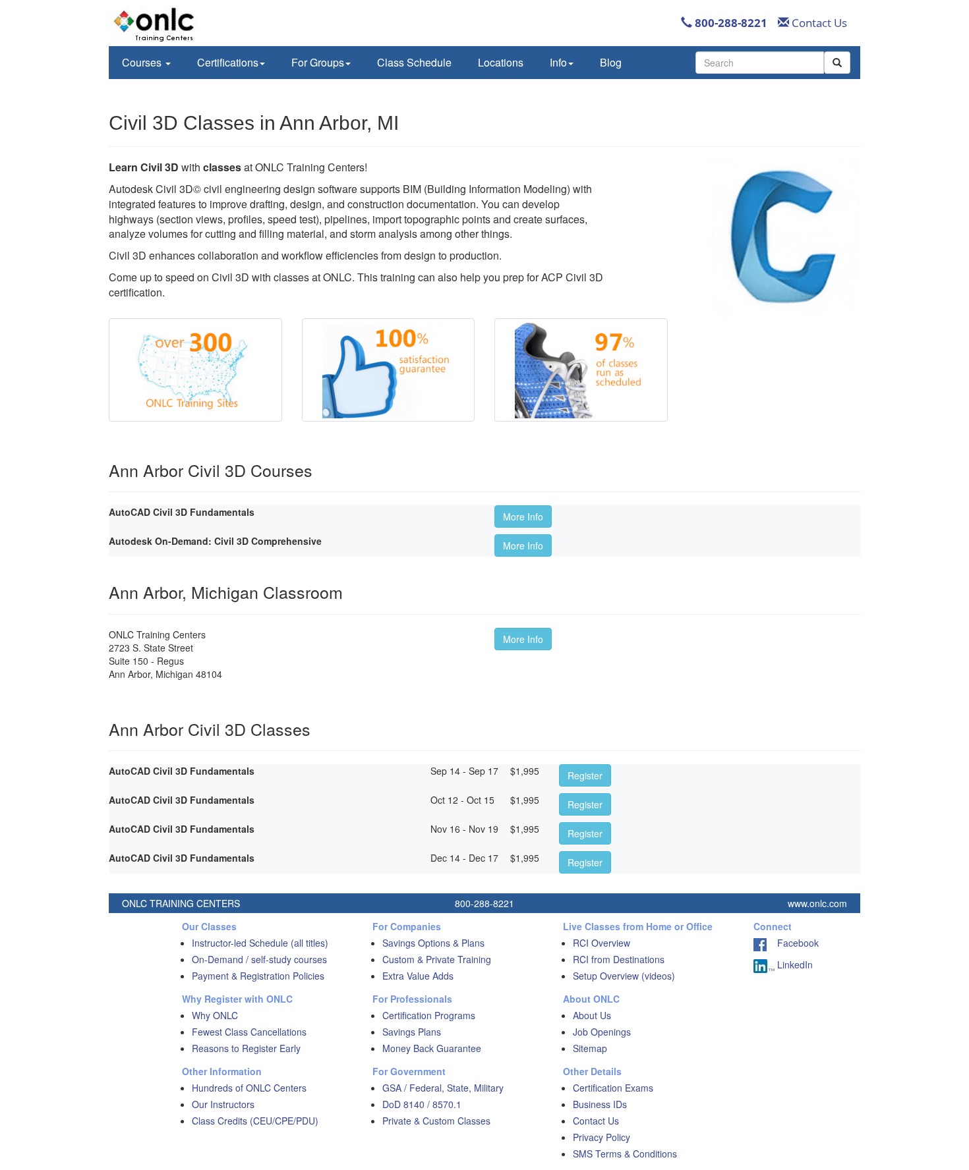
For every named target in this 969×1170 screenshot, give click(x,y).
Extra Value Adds (418, 975)
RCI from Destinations (618, 959)
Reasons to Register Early (246, 1048)
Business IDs (600, 1104)
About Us (592, 1015)
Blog (611, 62)
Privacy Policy (601, 1137)
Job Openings (602, 1031)
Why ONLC (215, 1015)
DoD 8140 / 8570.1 (421, 1104)
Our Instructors (223, 1104)
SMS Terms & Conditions (625, 1153)
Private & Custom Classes (436, 1120)
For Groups (317, 62)
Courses (143, 62)
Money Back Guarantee (431, 1048)
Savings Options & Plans (433, 942)
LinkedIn (794, 964)
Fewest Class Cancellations (249, 1031)
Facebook (793, 942)
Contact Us (818, 22)
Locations (500, 62)
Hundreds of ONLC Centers (249, 1087)
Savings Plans (411, 1031)
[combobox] (759, 62)
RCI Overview (601, 942)
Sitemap (590, 1048)
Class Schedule (414, 62)
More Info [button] (523, 516)
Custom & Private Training (436, 959)
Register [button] (585, 775)
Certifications (227, 62)
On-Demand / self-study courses (259, 959)
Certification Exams (613, 1087)
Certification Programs (428, 1015)
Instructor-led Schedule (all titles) (260, 942)
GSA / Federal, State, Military (443, 1087)
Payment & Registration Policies (258, 975)
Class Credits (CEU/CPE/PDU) (255, 1120)
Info (558, 62)
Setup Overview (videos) (624, 975)
